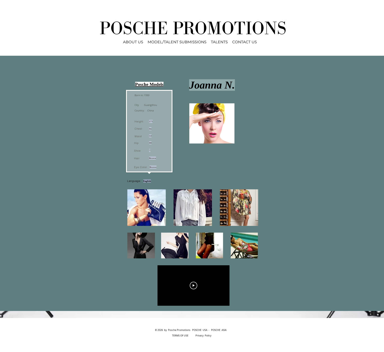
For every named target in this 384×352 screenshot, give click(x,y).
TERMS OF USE (180, 335)
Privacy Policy (203, 335)
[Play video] (193, 285)
